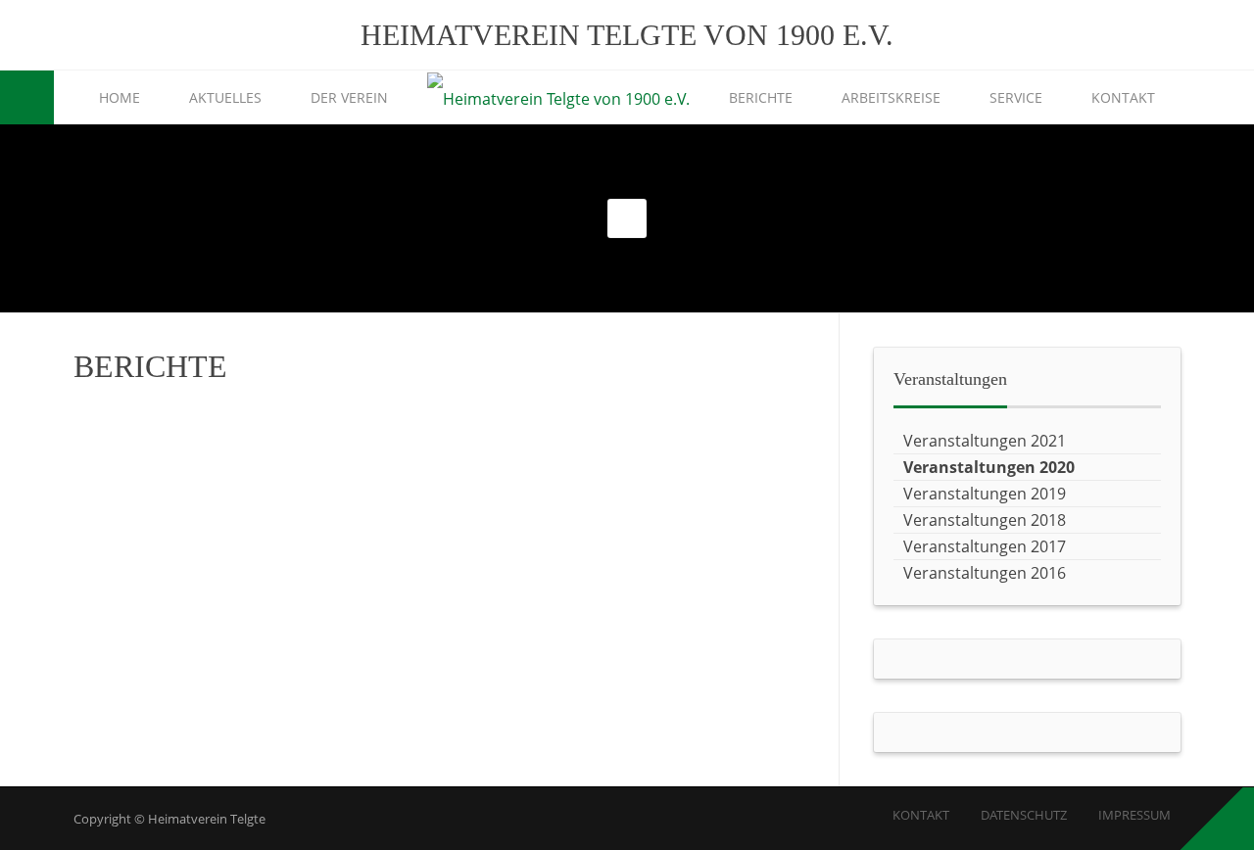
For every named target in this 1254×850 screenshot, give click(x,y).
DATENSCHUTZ (1024, 815)
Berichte (761, 97)
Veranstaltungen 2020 (989, 467)
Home (119, 97)
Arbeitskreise (891, 97)
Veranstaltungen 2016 (984, 573)
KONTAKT (920, 815)
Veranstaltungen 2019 (984, 493)
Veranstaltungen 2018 (984, 520)
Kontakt (1123, 97)
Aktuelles (225, 97)
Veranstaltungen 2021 (984, 440)
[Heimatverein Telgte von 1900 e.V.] (558, 98)
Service (1015, 97)
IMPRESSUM (1134, 815)
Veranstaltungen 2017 (984, 546)
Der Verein (349, 97)
